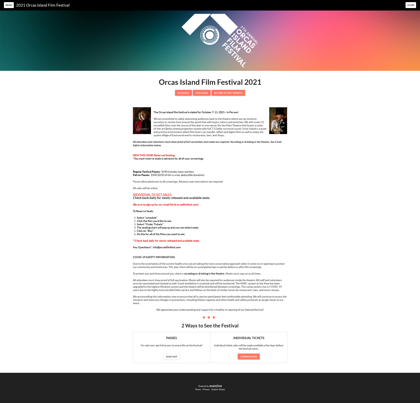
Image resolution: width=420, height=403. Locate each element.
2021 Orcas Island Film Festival (43, 5)
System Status (218, 389)
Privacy (206, 389)
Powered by (203, 386)
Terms (198, 389)
